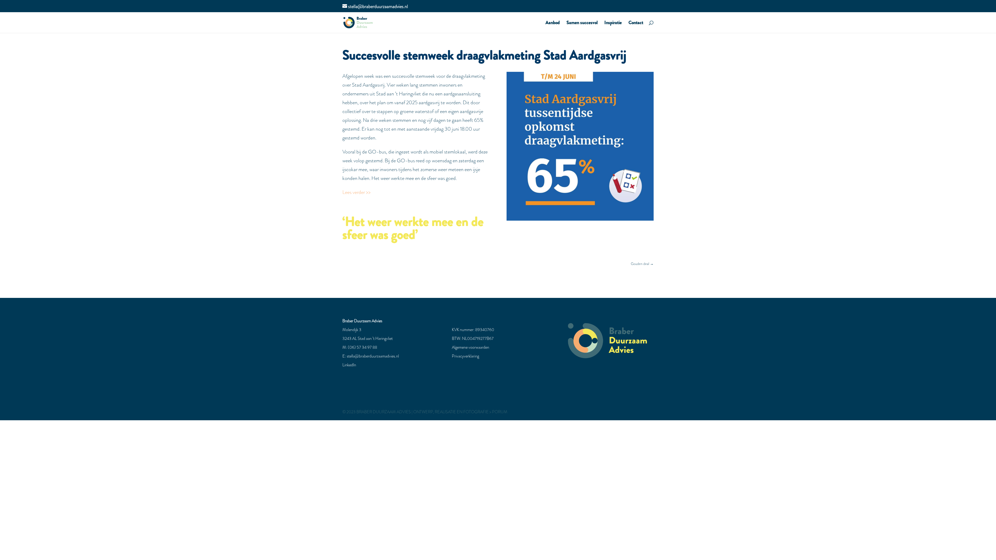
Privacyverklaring (465, 356)
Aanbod (552, 23)
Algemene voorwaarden (470, 347)
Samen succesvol (582, 23)
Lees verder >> (356, 192)
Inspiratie (613, 23)
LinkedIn (349, 365)
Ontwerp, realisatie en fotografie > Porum (460, 412)
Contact (635, 23)
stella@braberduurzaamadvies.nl (373, 356)
